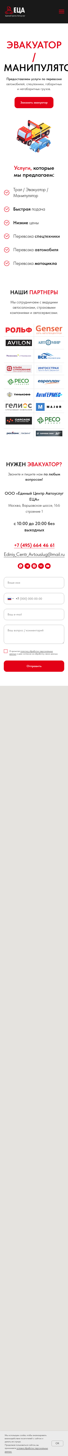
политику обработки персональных (36, 651)
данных (12, 653)
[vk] (41, 566)
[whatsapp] (20, 566)
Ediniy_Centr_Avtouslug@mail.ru (34, 554)
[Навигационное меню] (61, 11)
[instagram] (34, 566)
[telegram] (27, 566)
